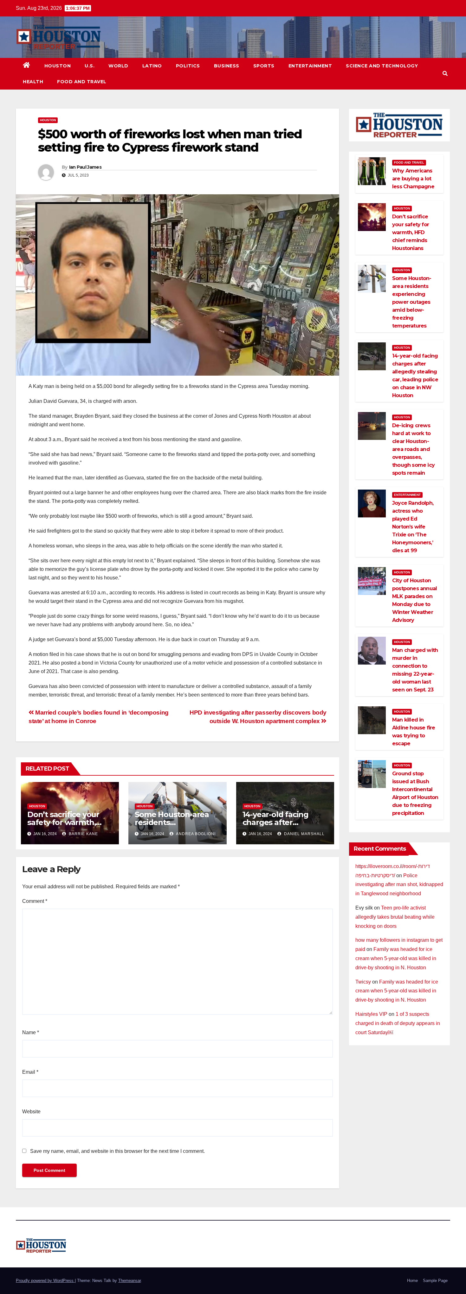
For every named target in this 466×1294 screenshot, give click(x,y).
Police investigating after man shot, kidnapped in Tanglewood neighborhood (399, 885)
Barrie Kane (83, 834)
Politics (188, 66)
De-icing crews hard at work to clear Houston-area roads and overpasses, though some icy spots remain (413, 449)
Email (30, 1072)
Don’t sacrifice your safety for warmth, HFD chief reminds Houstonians (410, 232)
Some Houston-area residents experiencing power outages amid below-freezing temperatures (411, 302)
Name (30, 1032)
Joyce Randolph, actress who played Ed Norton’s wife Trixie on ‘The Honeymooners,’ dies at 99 (412, 526)
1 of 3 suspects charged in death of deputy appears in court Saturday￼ (397, 1023)
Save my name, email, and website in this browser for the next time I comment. (117, 1151)
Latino (152, 66)
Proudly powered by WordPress (45, 1280)
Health (33, 81)
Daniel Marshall (304, 834)
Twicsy (363, 982)
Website (31, 1111)
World (118, 66)
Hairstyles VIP (371, 1014)
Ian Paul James (85, 167)
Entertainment (310, 66)
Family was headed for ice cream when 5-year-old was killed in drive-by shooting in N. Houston (395, 958)
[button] (445, 73)
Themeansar (129, 1280)
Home (412, 1280)
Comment (34, 901)
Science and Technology (382, 66)
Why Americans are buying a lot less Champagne (413, 179)
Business (226, 66)
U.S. (89, 66)
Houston (57, 66)
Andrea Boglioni (195, 834)
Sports (264, 66)
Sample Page (435, 1280)
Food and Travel (82, 81)
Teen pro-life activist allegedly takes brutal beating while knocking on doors (395, 917)
